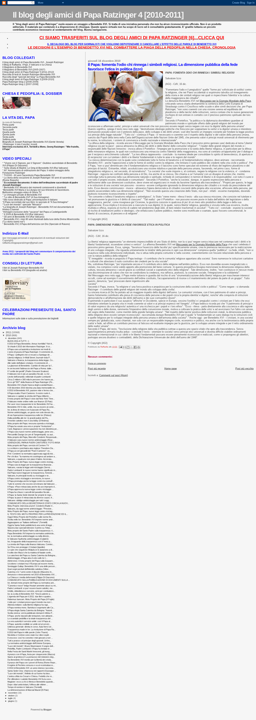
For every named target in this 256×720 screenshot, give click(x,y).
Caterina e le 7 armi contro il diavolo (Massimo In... (30, 572)
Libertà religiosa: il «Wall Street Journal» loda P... (29, 357)
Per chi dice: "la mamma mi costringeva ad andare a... (31, 456)
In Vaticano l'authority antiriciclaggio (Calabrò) (28, 539)
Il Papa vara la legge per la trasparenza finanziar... (30, 465)
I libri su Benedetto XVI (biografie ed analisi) (24, 270)
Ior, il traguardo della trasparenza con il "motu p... (29, 541)
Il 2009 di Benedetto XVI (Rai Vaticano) (23, 214)
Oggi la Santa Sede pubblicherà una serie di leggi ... (30, 525)
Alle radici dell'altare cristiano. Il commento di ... (28, 363)
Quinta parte (8, 134)
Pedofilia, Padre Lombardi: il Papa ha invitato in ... (29, 649)
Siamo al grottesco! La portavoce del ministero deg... (31, 657)
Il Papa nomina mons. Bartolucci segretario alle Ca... (31, 607)
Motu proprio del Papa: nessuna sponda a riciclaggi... (31, 423)
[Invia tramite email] (124, 347)
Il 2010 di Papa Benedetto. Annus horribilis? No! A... (30, 344)
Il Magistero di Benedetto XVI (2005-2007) (23, 69)
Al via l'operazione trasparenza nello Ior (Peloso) (29, 415)
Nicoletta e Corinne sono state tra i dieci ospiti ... (29, 635)
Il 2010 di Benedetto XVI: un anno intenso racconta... (31, 668)
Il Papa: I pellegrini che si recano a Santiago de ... (29, 355)
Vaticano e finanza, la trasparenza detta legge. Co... (30, 360)
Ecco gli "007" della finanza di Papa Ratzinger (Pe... (30, 382)
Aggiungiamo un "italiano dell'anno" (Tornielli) (27, 522)
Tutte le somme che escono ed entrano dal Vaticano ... (32, 484)
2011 (9, 332)
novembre (13, 693)
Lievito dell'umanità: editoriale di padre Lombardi (28, 377)
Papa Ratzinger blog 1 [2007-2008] (20, 84)
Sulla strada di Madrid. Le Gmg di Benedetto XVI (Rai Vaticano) (36, 168)
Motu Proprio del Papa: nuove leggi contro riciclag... (30, 511)
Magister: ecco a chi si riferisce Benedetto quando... (31, 682)
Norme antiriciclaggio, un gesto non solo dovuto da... (31, 412)
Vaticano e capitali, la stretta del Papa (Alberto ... (29, 396)
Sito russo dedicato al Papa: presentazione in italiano (30, 199)
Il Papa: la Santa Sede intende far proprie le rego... (30, 495)
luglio (10, 698)
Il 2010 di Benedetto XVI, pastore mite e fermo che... (31, 390)
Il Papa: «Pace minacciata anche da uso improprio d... (31, 487)
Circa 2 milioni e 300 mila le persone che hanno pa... (31, 379)
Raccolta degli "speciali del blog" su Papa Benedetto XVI (31, 77)
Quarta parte (8, 132)
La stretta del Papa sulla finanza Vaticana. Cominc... (30, 544)
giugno (11, 701)
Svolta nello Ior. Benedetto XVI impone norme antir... (30, 519)
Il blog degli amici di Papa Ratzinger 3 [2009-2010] (28, 79)
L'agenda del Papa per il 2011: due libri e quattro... (29, 596)
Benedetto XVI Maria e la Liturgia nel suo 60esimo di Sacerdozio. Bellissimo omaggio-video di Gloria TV (36, 191)
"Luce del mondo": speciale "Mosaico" (22, 204)
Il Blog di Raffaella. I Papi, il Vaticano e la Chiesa (27, 64)
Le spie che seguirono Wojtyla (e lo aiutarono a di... (30, 550)
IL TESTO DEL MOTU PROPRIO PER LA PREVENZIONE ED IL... (37, 514)
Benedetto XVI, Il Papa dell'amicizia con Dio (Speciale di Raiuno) (37, 224)
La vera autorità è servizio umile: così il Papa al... (29, 621)
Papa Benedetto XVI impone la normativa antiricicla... (31, 533)
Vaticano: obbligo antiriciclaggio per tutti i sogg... (28, 500)
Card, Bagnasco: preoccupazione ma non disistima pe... (32, 429)
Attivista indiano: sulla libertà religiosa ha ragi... (28, 605)
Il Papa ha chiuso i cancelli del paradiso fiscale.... (29, 492)
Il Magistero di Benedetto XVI (17, 67)
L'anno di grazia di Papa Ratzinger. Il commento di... (30, 352)
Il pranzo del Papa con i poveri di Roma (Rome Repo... (32, 662)
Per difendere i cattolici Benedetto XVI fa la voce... (29, 679)
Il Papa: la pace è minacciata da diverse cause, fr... (30, 497)
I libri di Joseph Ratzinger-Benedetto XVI (23, 268)
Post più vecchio (244, 368)
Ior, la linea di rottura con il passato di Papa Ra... (29, 410)
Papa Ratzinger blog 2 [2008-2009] (20, 82)
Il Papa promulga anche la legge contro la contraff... (30, 481)
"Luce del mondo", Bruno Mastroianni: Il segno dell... (31, 646)
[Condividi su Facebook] (135, 347)
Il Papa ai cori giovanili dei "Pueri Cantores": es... (29, 451)
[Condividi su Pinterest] (139, 347)
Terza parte (8, 129)
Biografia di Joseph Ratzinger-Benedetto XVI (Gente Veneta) (33, 142)
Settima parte (9, 139)
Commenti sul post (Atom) (113, 375)
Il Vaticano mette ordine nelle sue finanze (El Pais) (29, 401)
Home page (170, 368)
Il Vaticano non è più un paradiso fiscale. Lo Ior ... (29, 374)
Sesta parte (8, 137)
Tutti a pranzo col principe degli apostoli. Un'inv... (29, 640)
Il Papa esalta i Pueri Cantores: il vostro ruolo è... (29, 393)
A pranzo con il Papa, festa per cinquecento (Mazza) (31, 654)
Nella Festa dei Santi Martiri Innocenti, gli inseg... (29, 651)
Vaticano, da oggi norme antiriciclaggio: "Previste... (30, 509)
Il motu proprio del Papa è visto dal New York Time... (31, 399)
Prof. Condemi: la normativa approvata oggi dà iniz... (31, 454)
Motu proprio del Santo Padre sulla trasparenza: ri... (30, 530)
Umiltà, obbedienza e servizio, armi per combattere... (31, 591)
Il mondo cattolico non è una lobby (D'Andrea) (28, 420)
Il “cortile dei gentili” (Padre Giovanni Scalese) (28, 371)
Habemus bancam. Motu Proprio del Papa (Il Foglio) (30, 599)
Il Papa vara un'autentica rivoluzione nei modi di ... (29, 349)
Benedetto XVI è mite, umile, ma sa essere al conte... (31, 407)
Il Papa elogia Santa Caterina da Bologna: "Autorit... (30, 610)
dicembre (12, 338)
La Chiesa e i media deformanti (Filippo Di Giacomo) (31, 577)
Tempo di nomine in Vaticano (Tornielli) (24, 687)
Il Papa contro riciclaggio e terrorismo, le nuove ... (29, 478)
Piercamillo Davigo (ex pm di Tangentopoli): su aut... (30, 434)
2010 (9, 335)
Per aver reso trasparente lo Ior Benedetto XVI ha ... (31, 404)
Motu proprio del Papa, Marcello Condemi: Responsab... (32, 437)
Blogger (47, 709)
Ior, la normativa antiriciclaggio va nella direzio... (28, 536)
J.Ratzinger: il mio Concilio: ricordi (19, 144)
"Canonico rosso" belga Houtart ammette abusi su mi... (32, 585)
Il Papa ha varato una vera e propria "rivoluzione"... (30, 426)
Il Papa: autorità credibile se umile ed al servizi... (29, 624)
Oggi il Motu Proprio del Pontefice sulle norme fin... (30, 517)
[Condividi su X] (131, 347)
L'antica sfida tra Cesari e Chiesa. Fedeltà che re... (30, 676)
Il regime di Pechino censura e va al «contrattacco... (31, 665)
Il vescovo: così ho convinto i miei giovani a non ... (30, 638)
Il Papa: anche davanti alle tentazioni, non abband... (30, 616)
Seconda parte (9, 127)
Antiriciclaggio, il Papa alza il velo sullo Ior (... (27, 558)
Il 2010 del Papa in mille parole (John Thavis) (27, 632)
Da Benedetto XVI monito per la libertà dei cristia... (30, 660)
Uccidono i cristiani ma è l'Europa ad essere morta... (31, 564)
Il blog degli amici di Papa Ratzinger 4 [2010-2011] (98, 14)
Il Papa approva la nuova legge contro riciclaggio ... (30, 489)
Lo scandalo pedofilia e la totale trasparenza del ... (30, 618)
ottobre (11, 695)
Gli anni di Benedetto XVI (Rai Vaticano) (24, 216)
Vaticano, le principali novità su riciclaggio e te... (28, 475)
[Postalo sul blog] (128, 347)
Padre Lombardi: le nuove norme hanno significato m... (32, 470)
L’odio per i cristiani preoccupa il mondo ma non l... (30, 602)
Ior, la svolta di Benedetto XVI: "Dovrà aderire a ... (29, 594)
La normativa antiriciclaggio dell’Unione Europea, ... (30, 643)
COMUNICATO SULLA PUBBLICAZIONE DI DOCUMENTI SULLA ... (38, 580)
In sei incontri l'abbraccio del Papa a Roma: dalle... (30, 368)
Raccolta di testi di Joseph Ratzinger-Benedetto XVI (28, 74)
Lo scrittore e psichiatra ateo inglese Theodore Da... (31, 448)
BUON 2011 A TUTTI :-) (18, 341)
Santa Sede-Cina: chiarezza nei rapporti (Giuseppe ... (31, 671)
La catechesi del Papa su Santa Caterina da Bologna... (32, 555)
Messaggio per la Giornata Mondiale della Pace (225, 100)
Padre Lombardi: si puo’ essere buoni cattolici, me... (30, 588)
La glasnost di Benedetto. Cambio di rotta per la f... (30, 366)
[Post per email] (120, 347)
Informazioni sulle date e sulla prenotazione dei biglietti (30, 318)
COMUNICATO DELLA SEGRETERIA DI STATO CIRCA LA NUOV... (38, 503)
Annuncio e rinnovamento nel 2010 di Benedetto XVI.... (32, 574)
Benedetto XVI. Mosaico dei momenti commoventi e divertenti (35, 187)
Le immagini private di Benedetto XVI (23, 195)
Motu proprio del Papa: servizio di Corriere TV (28, 445)
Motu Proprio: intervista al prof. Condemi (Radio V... (30, 506)
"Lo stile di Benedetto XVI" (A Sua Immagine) (26, 197)
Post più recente (97, 368)
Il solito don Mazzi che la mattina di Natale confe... (29, 552)
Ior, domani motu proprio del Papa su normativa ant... (31, 583)
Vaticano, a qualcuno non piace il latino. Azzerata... (30, 459)
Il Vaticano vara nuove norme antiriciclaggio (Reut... (30, 440)
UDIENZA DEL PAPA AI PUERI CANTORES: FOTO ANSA (33, 442)
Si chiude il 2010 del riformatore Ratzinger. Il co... (29, 346)
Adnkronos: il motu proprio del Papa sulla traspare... (30, 561)
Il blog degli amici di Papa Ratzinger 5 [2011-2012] (28, 72)
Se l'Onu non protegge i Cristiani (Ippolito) (26, 547)
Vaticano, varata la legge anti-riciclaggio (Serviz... (29, 467)
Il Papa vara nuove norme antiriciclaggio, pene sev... (31, 432)
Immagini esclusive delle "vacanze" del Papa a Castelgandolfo (35, 212)
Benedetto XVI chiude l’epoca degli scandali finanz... (30, 385)
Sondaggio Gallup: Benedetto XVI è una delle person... (31, 566)
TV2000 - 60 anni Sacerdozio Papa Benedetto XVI (29, 175)
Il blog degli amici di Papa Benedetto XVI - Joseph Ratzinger (33, 62)
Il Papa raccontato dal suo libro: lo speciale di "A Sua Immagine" (35, 202)
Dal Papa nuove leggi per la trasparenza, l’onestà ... (30, 473)
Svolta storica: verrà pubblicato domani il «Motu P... (30, 613)
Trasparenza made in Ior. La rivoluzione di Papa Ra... (31, 629)
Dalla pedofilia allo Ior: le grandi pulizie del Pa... (28, 418)
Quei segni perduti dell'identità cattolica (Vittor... (28, 569)
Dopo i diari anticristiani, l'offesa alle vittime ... (27, 684)
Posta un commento (97, 363)
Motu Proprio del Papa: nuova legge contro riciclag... (31, 462)
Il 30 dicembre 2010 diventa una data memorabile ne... (31, 388)
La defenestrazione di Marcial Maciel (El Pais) (28, 690)
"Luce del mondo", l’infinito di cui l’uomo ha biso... (29, 673)
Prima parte (8, 125)
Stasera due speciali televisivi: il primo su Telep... (29, 528)
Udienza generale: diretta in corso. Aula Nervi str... (30, 627)
